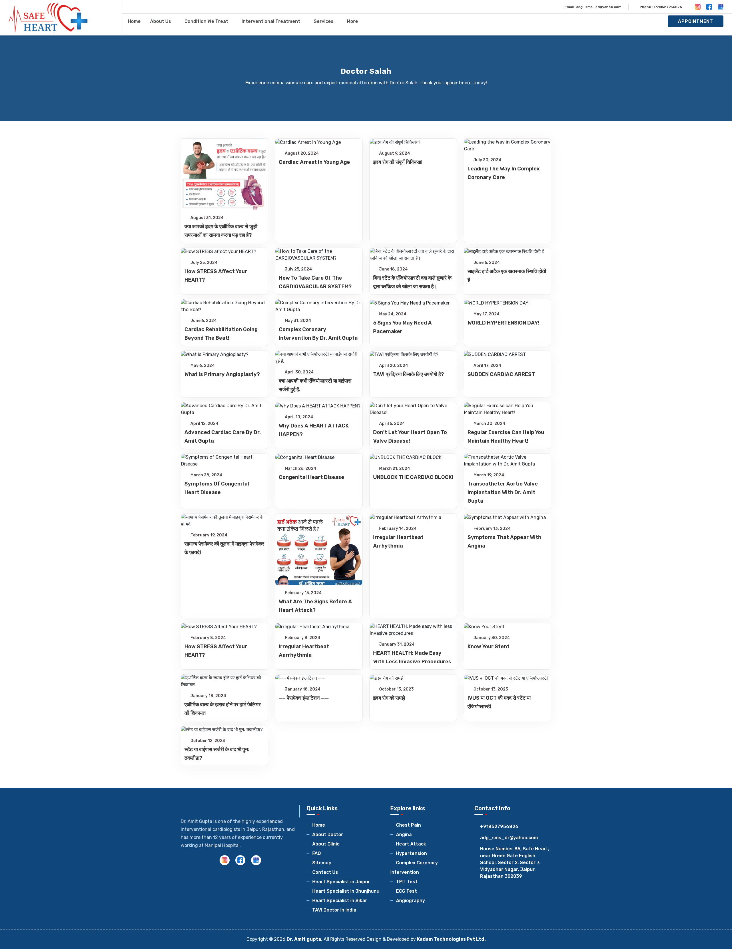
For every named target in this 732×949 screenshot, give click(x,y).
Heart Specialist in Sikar (339, 900)
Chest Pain (408, 825)
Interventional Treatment (271, 21)
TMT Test (406, 881)
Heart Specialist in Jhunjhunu (345, 891)
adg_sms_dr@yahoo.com (509, 837)
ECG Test (406, 891)
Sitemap (321, 863)
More (352, 21)
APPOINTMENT (695, 21)
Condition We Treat (206, 21)
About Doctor (327, 834)
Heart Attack (411, 844)
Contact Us (325, 872)
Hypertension (411, 853)
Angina (404, 834)
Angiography (410, 900)
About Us (160, 21)
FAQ (316, 853)
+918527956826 (499, 826)
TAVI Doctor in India (334, 910)
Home (134, 21)
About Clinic (325, 844)
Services (323, 21)
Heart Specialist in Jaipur (341, 881)
